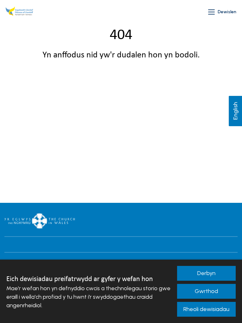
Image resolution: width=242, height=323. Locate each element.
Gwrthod (206, 291)
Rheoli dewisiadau (206, 309)
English (235, 111)
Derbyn (206, 273)
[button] (211, 12)
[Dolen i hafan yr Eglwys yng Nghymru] (39, 221)
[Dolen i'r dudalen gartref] (20, 12)
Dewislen (227, 12)
